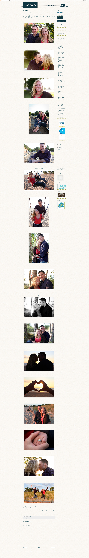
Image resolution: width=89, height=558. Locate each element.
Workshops (60, 117)
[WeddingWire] (62, 121)
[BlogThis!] (24, 516)
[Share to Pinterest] (27, 516)
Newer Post (24, 547)
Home (39, 547)
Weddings (60, 114)
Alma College (60, 39)
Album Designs (60, 38)
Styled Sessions (60, 104)
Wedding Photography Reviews (62, 184)
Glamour (59, 72)
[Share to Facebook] (26, 516)
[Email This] (23, 516)
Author (59, 45)
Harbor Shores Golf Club (62, 73)
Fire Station (60, 67)
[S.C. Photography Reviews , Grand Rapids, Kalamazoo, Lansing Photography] (62, 132)
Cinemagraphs (60, 56)
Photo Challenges (61, 92)
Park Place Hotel (60, 90)
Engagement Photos (27, 518)
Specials (59, 103)
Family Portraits (60, 64)
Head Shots (60, 75)
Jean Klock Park (60, 81)
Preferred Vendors (61, 97)
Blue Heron (60, 53)
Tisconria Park (60, 105)
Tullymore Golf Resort (61, 110)
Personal (59, 91)
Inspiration (60, 80)
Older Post (52, 547)
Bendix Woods (60, 52)
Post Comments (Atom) (30, 549)
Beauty (59, 51)
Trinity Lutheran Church (62, 108)
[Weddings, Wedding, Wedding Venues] (62, 129)
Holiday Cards (60, 79)
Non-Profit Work (61, 87)
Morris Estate (60, 86)
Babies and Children (61, 47)
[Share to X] (25, 516)
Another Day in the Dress (62, 43)
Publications (60, 98)
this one (38, 510)
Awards (59, 46)
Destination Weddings (61, 57)
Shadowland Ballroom (61, 101)
